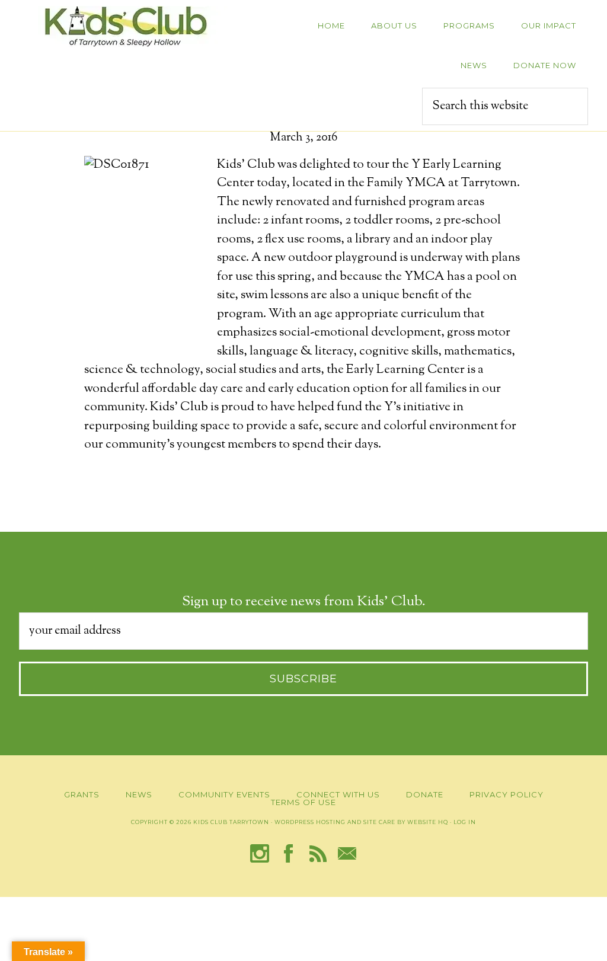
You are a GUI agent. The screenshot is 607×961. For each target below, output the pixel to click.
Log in (464, 822)
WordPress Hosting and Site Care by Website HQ (361, 822)
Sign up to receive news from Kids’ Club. (304, 602)
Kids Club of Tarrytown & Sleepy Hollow (125, 26)
